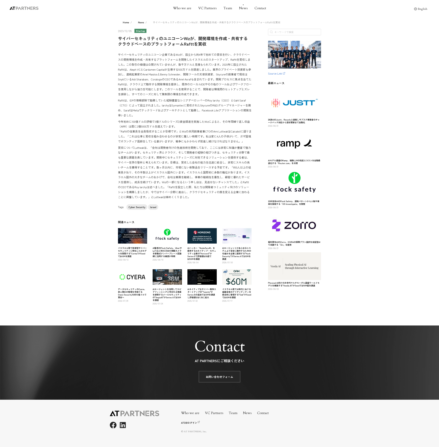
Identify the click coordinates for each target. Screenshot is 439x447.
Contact (260, 8)
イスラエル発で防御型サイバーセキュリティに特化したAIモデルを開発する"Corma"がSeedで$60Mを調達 (132, 252)
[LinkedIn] (122, 425)
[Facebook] (113, 425)
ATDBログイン (189, 422)
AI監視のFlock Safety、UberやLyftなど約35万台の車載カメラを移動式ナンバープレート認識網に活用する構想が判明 (167, 252)
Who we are (182, 8)
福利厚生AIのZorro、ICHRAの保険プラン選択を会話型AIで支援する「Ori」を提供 (294, 243)
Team (227, 8)
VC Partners (207, 8)
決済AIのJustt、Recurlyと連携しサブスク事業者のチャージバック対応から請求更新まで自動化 (294, 121)
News (243, 8)
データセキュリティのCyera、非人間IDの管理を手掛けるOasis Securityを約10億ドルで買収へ (132, 293)
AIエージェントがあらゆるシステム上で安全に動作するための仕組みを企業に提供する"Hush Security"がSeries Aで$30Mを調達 (236, 253)
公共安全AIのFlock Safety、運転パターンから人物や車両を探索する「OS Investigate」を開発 (293, 202)
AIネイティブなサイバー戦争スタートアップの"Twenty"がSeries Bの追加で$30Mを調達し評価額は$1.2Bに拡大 (201, 293)
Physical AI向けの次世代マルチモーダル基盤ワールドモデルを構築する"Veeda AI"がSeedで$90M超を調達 (293, 284)
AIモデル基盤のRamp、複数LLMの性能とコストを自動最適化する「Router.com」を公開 (294, 162)
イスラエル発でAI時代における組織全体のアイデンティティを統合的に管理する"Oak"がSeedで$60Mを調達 (236, 293)
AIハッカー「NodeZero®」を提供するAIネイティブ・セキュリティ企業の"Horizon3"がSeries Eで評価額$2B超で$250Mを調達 (201, 253)
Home (126, 22)
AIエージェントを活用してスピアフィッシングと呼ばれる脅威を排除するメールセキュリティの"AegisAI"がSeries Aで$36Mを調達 (167, 294)
